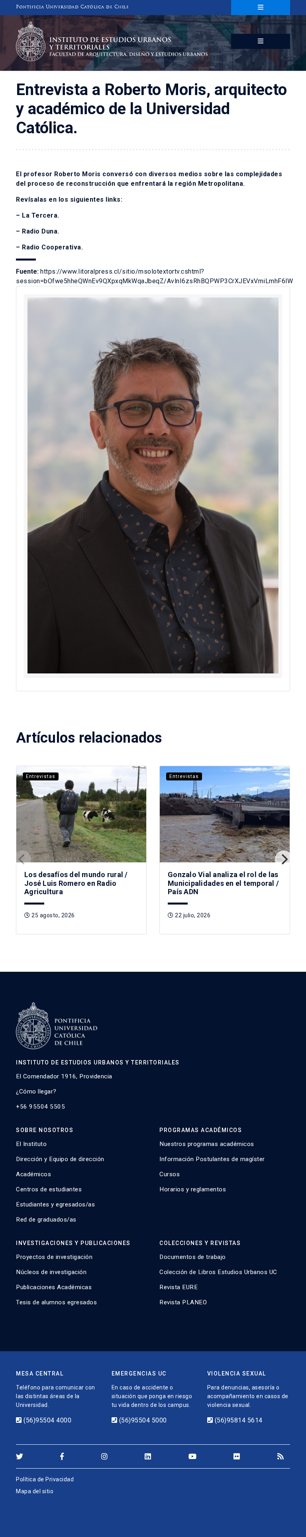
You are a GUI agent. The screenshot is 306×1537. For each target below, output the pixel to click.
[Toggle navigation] (260, 7)
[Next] (283, 859)
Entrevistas (40, 776)
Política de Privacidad (45, 1479)
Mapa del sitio (34, 1491)
